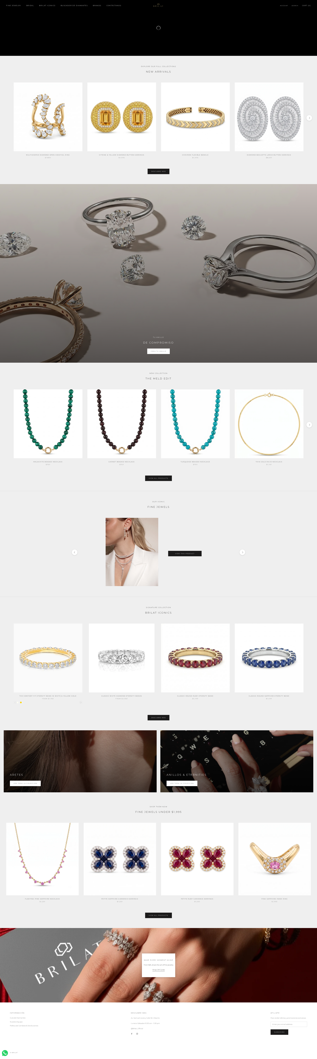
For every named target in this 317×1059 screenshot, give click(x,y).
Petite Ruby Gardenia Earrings (197, 899)
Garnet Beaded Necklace (122, 462)
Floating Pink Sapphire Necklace (42, 899)
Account (284, 5)
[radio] (17, 702)
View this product (184, 553)
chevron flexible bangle (195, 155)
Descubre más (158, 171)
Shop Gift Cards (158, 970)
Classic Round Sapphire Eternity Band (269, 696)
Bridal (30, 5)
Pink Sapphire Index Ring (275, 899)
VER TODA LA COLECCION (182, 783)
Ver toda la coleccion (25, 783)
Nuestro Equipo (16, 1022)
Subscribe (279, 1032)
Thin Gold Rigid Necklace (269, 462)
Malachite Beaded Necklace (48, 462)
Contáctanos (113, 5)
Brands (97, 5)
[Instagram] (137, 1033)
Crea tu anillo (158, 351)
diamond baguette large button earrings (269, 155)
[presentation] (81, 702)
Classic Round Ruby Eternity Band (195, 696)
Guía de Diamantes (17, 1018)
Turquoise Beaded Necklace (195, 462)
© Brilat (14, 1052)
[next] (309, 118)
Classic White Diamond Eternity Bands (121, 696)
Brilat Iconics (47, 5)
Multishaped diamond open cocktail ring (48, 155)
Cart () (306, 5)
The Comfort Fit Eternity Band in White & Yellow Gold (47, 696)
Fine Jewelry (13, 5)
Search (295, 5)
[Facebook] (131, 1033)
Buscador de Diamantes (74, 5)
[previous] (8, 118)
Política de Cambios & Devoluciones (24, 1026)
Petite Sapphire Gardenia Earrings (119, 899)
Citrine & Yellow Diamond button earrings (121, 155)
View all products (158, 478)
